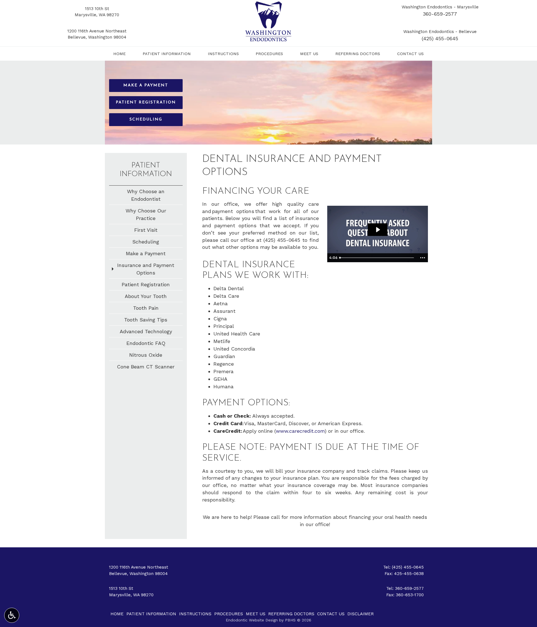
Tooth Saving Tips (145, 320)
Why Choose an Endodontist (145, 195)
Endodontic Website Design (252, 620)
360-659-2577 (440, 14)
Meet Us (309, 53)
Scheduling (145, 242)
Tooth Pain (146, 308)
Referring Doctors (357, 53)
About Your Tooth (146, 296)
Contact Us (410, 53)
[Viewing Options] (11, 615)
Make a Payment (146, 253)
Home (119, 53)
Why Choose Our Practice (146, 214)
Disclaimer (360, 613)
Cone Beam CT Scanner (146, 367)
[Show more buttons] (422, 257)
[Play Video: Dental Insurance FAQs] (377, 229)
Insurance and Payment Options (145, 269)
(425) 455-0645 (440, 38)
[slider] (377, 257)
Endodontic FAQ (145, 343)
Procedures (269, 53)
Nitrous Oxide (145, 355)
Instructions (223, 53)
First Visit (145, 230)
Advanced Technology (146, 331)
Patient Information (167, 53)
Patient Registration (146, 284)
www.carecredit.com (300, 431)
